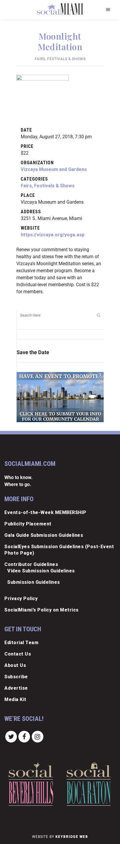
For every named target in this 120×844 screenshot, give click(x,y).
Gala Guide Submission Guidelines (43, 535)
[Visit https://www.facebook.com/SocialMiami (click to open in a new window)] (24, 736)
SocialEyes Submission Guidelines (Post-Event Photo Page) (59, 550)
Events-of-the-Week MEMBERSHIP (45, 512)
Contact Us (17, 654)
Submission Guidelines (33, 582)
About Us (15, 665)
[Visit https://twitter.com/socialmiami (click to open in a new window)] (11, 736)
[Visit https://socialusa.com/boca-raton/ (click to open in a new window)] (88, 784)
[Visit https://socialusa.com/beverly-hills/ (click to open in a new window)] (30, 784)
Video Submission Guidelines (41, 571)
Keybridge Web (71, 837)
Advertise (16, 688)
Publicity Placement (28, 524)
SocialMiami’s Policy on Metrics (41, 610)
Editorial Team (21, 642)
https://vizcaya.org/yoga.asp (52, 234)
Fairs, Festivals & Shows (60, 59)
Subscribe (16, 676)
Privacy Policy (21, 598)
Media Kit (15, 699)
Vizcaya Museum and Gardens (54, 169)
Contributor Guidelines (31, 564)
